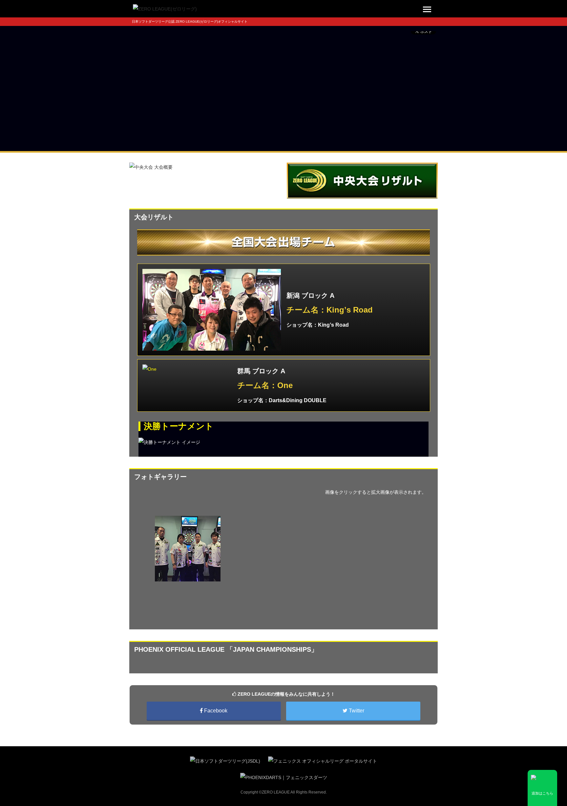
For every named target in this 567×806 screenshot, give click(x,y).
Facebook (215, 710)
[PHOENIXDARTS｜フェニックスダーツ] (283, 776)
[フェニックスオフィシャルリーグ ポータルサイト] (322, 760)
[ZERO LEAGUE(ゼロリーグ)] (165, 8)
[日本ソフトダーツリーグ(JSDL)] (225, 760)
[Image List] (211, 310)
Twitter (355, 710)
